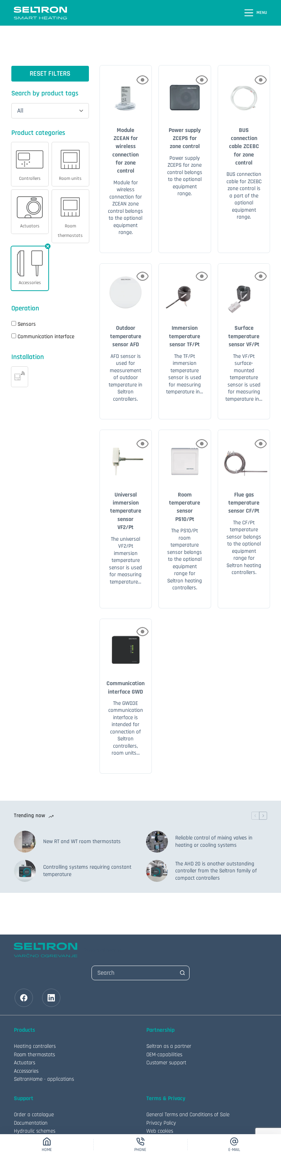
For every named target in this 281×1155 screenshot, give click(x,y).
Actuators (24, 1062)
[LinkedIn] (51, 998)
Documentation (31, 1123)
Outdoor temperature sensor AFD (125, 336)
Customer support (166, 1062)
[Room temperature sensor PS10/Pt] (185, 456)
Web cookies (159, 1131)
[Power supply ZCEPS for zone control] (185, 91)
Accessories (26, 1071)
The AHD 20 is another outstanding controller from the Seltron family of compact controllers (216, 871)
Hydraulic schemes (34, 1131)
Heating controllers (35, 1046)
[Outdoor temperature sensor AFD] (126, 290)
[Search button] (182, 973)
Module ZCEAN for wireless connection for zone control (125, 151)
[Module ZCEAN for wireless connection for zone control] (126, 91)
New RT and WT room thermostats (82, 841)
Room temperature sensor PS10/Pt (184, 507)
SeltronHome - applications (44, 1079)
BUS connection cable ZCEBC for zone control (244, 147)
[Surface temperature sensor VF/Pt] (244, 290)
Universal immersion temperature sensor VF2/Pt (125, 511)
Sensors (27, 324)
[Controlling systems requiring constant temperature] (25, 871)
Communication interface (46, 336)
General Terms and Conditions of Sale (187, 1114)
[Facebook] (24, 998)
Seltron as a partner (168, 1046)
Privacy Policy (161, 1123)
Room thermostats (34, 1054)
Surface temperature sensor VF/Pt (243, 336)
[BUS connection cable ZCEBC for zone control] (244, 91)
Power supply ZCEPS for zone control (185, 139)
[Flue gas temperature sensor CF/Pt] (244, 456)
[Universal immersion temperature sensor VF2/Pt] (126, 456)
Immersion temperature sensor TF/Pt (184, 336)
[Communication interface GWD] (126, 645)
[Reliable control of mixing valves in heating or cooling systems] (157, 842)
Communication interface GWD (125, 687)
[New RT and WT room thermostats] (25, 842)
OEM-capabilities (164, 1054)
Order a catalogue (34, 1114)
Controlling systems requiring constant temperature (87, 871)
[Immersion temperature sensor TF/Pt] (185, 290)
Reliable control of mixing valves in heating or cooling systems (213, 841)
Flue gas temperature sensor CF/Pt (243, 503)
